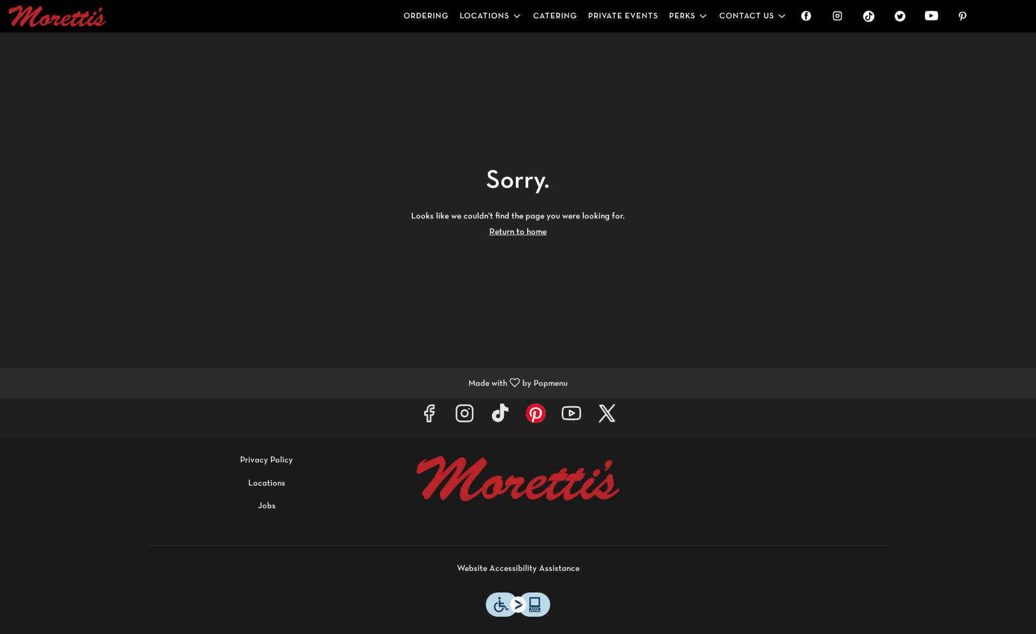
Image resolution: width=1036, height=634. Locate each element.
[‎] (808, 16)
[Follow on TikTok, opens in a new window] (500, 418)
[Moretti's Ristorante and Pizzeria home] (57, 16)
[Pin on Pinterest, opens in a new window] (536, 418)
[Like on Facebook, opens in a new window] (429, 418)
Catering (555, 16)
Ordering (426, 16)
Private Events (623, 16)
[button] (491, 16)
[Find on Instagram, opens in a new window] (464, 418)
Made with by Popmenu (288, 383)
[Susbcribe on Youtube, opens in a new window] (571, 418)
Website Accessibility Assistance (518, 568)
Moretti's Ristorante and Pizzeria (518, 478)
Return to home (518, 232)
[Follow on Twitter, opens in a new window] (607, 418)
